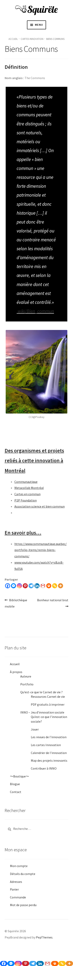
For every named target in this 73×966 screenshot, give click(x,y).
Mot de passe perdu (23, 905)
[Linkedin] (37, 585)
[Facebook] (7, 585)
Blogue (15, 784)
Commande (18, 897)
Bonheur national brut (52, 603)
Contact (15, 792)
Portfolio (26, 684)
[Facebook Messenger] (13, 585)
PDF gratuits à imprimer (47, 704)
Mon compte (19, 866)
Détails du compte (22, 874)
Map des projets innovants (49, 760)
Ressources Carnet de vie (48, 697)
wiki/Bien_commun (36, 311)
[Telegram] (31, 585)
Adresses (16, 882)
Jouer (35, 729)
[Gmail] (42, 585)
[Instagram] (19, 585)
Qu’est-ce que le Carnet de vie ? (41, 692)
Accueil (13, 38)
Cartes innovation (32, 38)
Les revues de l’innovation (49, 737)
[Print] (48, 585)
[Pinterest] (25, 585)
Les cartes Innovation (46, 745)
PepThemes (44, 937)
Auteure (25, 676)
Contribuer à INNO (44, 768)
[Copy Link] (54, 585)
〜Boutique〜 (19, 776)
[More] (60, 585)
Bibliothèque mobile (16, 603)
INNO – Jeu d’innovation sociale (42, 712)
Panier (14, 889)
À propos (16, 672)
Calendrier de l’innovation (49, 753)
